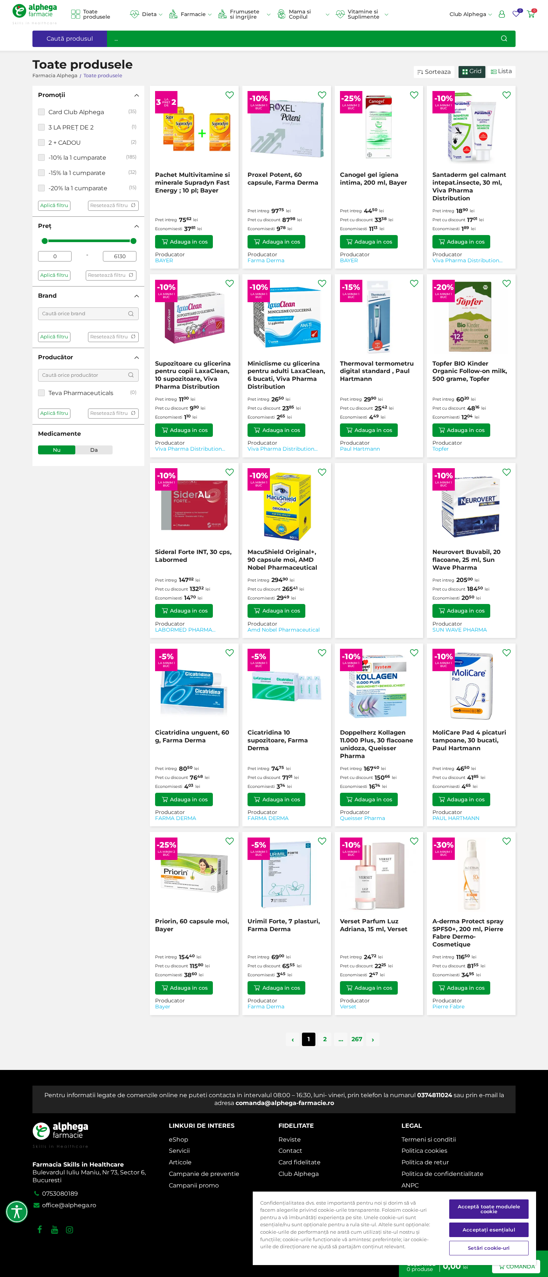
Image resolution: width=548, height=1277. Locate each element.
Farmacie (193, 14)
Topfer (440, 449)
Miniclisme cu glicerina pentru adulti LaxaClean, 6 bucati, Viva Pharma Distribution (286, 375)
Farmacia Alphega (55, 75)
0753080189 (59, 1193)
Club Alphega (298, 1173)
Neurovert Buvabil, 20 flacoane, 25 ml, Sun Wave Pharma (466, 559)
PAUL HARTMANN (455, 818)
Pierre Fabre (448, 1007)
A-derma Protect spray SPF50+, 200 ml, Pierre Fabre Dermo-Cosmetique (468, 933)
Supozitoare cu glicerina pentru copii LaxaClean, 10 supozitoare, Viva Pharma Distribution (193, 375)
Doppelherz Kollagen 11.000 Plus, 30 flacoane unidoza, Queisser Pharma (376, 744)
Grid (475, 71)
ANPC (410, 1185)
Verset (348, 1007)
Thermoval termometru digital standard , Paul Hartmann (377, 371)
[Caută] (504, 39)
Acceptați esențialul (489, 1230)
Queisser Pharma (362, 818)
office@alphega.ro (68, 1205)
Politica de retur (425, 1162)
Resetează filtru (109, 205)
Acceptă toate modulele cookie (489, 1209)
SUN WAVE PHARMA (459, 630)
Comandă (520, 1266)
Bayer (162, 1007)
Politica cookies (424, 1150)
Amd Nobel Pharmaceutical (284, 630)
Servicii (179, 1150)
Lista (504, 71)
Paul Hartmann (360, 449)
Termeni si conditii (428, 1139)
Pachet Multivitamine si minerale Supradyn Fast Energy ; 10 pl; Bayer (192, 182)
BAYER (164, 260)
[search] (130, 314)
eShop (178, 1139)
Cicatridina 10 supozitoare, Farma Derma (278, 740)
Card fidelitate (299, 1162)
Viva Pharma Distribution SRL (465, 260)
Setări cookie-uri (489, 1248)
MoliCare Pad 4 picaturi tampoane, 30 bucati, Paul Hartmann (469, 740)
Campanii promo (194, 1185)
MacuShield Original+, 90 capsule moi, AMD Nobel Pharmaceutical (282, 559)
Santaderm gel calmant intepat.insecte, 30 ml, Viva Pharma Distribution (469, 186)
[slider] (44, 241)
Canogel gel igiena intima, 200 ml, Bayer (373, 178)
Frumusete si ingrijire (244, 14)
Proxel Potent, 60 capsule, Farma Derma (283, 178)
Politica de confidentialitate (442, 1173)
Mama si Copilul (300, 14)
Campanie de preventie (204, 1173)
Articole (180, 1162)
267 (357, 1039)
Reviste (289, 1139)
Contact (290, 1150)
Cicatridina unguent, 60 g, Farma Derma (192, 736)
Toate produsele (96, 14)
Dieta (149, 14)
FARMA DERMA (175, 818)
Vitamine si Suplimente (363, 14)
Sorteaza (438, 71)
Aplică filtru (54, 205)
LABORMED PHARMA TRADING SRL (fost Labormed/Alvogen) (183, 630)
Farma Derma (266, 260)
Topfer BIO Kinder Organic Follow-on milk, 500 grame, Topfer (469, 371)
